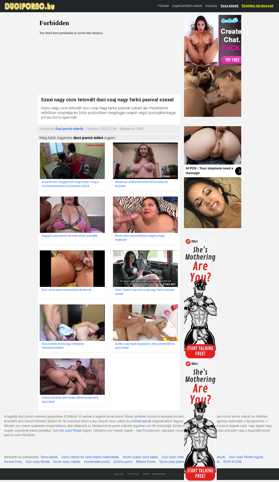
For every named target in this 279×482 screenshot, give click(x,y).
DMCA (146, 474)
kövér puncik (142, 421)
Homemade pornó (96, 462)
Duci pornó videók (69, 129)
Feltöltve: (92, 129)
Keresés (211, 6)
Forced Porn (13, 462)
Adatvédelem (159, 474)
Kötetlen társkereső (257, 6)
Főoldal (163, 6)
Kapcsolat (118, 474)
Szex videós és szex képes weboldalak (90, 457)
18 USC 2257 (133, 474)
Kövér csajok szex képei (140, 457)
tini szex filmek (70, 430)
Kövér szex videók (66, 462)
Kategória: (47, 129)
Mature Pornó (145, 462)
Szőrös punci (122, 462)
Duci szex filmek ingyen (246, 457)
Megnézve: (128, 129)
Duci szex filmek (37, 462)
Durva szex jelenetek (174, 462)
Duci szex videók (174, 457)
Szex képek (230, 6)
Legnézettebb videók (187, 6)
